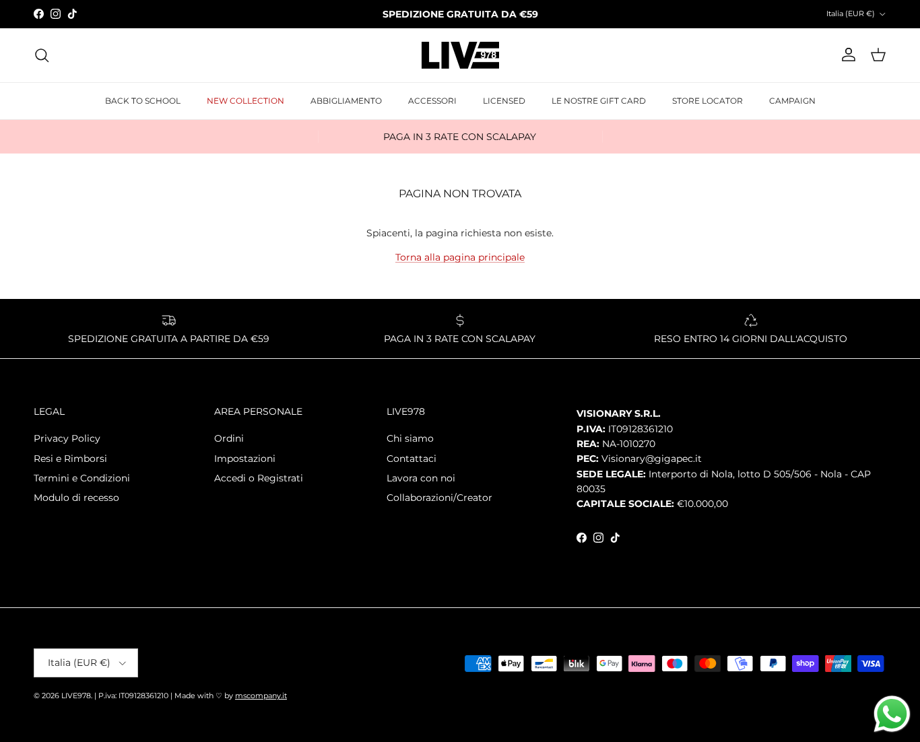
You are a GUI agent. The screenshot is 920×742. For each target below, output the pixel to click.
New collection (245, 101)
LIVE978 (76, 695)
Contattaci (411, 458)
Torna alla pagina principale (460, 257)
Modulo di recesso (76, 498)
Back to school (142, 101)
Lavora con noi (421, 478)
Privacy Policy (67, 438)
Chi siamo (410, 438)
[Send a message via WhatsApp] (892, 714)
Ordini (229, 438)
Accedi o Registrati (258, 478)
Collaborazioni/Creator (439, 498)
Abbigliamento (346, 101)
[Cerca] (42, 55)
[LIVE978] (460, 55)
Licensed (504, 101)
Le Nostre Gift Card (599, 101)
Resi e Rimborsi (70, 458)
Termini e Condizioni (82, 478)
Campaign (792, 101)
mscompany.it (261, 695)
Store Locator (707, 101)
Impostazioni (244, 458)
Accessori (432, 101)
